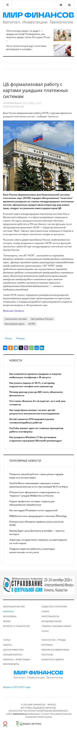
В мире (45, 611)
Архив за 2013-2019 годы (16, 687)
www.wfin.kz (20, 714)
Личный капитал (12, 654)
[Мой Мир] (36, 348)
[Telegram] (15, 348)
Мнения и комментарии (55, 649)
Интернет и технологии (16, 626)
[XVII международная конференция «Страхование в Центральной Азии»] (38, 585)
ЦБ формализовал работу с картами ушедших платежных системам (35, 90)
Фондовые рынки (51, 621)
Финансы (8, 611)
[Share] (60, 4)
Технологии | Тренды (53, 639)
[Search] (69, 4)
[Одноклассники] (10, 348)
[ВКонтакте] (5, 348)
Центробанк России (42, 318)
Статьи (6, 639)
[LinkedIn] (42, 348)
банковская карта (14, 323)
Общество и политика (54, 606)
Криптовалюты (50, 616)
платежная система (16, 318)
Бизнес (7, 621)
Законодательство (14, 606)
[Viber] (26, 348)
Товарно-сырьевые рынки (56, 626)
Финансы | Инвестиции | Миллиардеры (17, 661)
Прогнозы (47, 654)
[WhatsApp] (31, 348)
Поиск (45, 631)
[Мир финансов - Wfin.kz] (38, 18)
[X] (21, 348)
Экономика (9, 616)
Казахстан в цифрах (52, 659)
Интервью (47, 644)
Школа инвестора (13, 649)
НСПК (32, 323)
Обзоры (7, 644)
